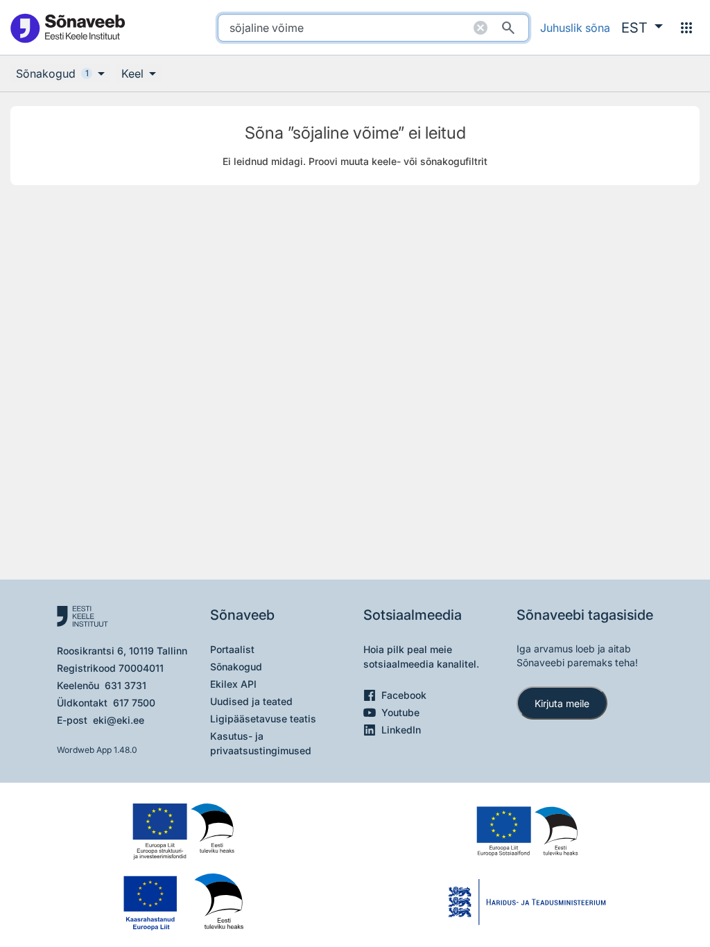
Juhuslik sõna (575, 28)
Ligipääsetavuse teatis (263, 718)
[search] (373, 28)
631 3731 (125, 685)
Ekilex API (233, 684)
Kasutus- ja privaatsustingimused (260, 743)
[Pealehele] (67, 27)
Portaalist (232, 649)
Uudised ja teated (251, 701)
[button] (642, 27)
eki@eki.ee (118, 720)
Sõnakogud (236, 666)
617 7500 (134, 703)
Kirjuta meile (562, 703)
